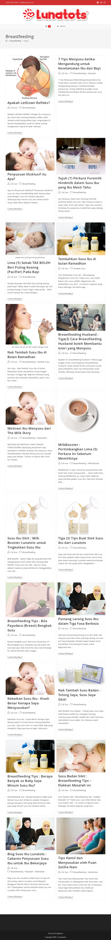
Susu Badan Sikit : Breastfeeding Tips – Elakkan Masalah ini (75, 780)
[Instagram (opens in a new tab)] (101, 2)
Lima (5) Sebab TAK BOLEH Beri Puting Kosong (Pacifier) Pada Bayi (28, 267)
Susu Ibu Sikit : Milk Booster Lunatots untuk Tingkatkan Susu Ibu (26, 542)
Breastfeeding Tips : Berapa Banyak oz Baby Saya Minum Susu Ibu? (30, 781)
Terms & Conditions (55, 933)
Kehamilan (93, 872)
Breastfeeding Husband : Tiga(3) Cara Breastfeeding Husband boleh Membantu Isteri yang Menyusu (80, 341)
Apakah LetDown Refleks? (28, 102)
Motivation (42, 438)
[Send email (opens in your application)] (104, 2)
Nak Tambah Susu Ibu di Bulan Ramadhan (27, 354)
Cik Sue (14, 107)
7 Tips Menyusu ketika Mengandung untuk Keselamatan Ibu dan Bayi (79, 63)
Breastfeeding (29, 107)
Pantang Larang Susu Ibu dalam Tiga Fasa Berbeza (78, 621)
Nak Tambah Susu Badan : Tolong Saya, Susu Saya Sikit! (79, 695)
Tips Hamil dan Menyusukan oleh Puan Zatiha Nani (77, 862)
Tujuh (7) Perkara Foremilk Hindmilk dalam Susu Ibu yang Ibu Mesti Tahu (80, 182)
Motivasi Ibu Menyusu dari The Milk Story (29, 430)
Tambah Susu (79, 268)
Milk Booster (93, 463)
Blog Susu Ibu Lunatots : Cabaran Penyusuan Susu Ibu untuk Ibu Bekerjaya (28, 858)
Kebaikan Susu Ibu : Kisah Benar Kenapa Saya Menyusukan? (28, 703)
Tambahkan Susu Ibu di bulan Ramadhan (77, 261)
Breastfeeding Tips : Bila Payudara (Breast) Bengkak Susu (29, 625)
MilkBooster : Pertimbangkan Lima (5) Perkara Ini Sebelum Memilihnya (77, 451)
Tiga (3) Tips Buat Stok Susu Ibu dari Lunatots (80, 540)
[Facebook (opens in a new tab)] (97, 2)
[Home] (6, 41)
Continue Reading (14, 133)
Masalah (92, 73)
